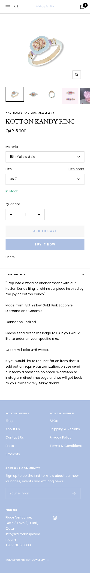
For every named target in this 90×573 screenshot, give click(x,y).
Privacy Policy (60, 437)
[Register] (74, 493)
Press (10, 445)
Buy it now (45, 244)
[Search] (16, 7)
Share (10, 257)
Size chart (76, 169)
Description (16, 274)
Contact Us (15, 437)
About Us (13, 429)
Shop (10, 420)
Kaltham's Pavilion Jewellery (30, 113)
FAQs (54, 420)
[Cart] (82, 7)
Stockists (13, 454)
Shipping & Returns (65, 429)
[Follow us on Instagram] (55, 518)
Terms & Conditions (66, 445)
